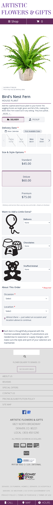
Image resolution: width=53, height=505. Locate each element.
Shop (14, 21)
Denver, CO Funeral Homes (15, 486)
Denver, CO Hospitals (40, 486)
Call (9, 502)
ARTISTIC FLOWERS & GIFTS (26, 9)
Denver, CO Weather (12, 491)
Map (27, 502)
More (5, 113)
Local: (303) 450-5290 (26, 432)
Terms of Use (45, 495)
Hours (45, 502)
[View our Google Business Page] (29, 413)
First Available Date (32, 131)
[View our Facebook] (24, 413)
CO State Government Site (37, 491)
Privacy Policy (9, 495)
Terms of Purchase (27, 495)
